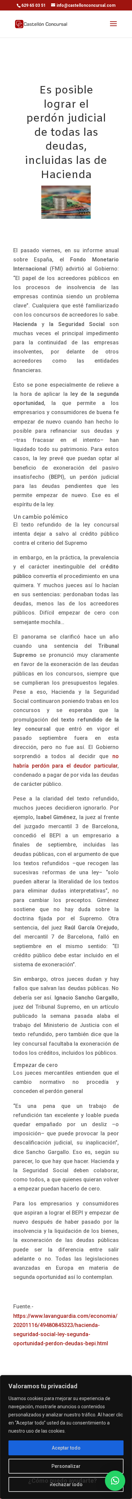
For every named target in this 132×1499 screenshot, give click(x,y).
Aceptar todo (66, 1448)
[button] (115, 1481)
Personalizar (66, 1466)
